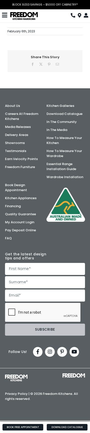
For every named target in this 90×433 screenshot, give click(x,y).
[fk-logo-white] (16, 376)
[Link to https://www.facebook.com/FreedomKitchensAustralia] (38, 352)
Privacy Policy (16, 393)
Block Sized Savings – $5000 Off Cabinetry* (45, 5)
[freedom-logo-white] (73, 375)
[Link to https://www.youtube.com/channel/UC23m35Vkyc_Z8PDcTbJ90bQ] (74, 352)
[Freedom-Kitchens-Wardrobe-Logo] (24, 13)
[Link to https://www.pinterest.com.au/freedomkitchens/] (62, 352)
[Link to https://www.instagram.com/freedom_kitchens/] (50, 352)
